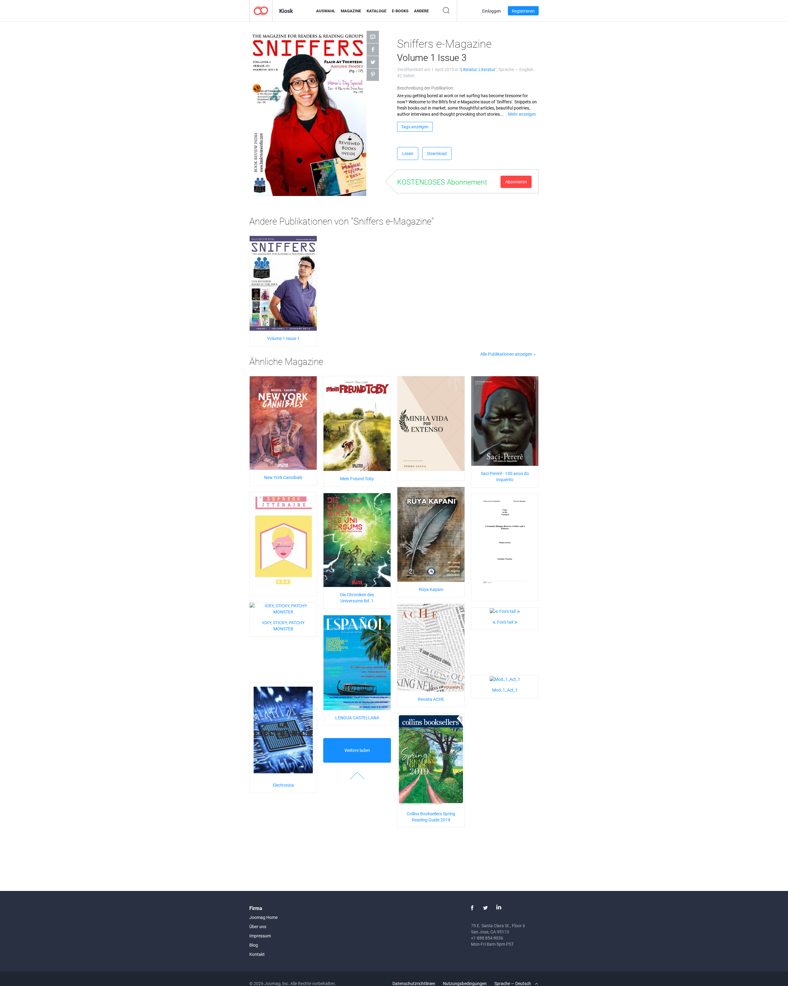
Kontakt (257, 954)
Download (437, 153)
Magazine (351, 11)
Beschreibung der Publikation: (425, 88)
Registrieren (523, 11)
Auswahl (325, 11)
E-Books (400, 11)
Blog (253, 945)
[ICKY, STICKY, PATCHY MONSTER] (283, 608)
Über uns (257, 926)
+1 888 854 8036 (487, 938)
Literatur (468, 69)
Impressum (260, 936)
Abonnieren (516, 182)
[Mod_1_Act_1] (505, 678)
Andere (421, 11)
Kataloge (376, 11)
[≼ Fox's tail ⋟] (505, 610)
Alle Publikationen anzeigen (506, 354)
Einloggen (491, 11)
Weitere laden (357, 750)
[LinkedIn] (498, 908)
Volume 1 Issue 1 (283, 338)
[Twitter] (485, 908)
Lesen (407, 153)
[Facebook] (472, 908)
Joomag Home (263, 917)
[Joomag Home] (261, 10)
